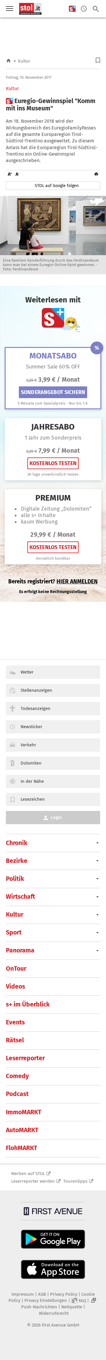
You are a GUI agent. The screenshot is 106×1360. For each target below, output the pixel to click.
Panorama (20, 950)
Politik (15, 879)
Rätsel (15, 1040)
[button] (98, 60)
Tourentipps (75, 1181)
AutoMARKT (22, 1130)
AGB (42, 1294)
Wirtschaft (20, 897)
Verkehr (28, 745)
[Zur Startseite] (8, 61)
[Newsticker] (84, 9)
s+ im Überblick (28, 1004)
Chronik (16, 843)
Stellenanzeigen (36, 690)
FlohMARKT (21, 1148)
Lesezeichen (33, 799)
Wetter (27, 672)
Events (15, 1022)
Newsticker (31, 726)
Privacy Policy (63, 1294)
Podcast (17, 1094)
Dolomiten (31, 763)
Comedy (17, 1076)
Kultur (24, 61)
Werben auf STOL (28, 1173)
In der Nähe (32, 781)
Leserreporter (25, 1058)
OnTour (16, 968)
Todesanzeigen (35, 708)
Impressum (22, 1294)
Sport (13, 932)
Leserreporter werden (33, 1181)
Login (56, 817)
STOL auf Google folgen (57, 185)
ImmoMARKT (23, 1112)
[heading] (53, 104)
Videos (15, 986)
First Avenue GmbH (60, 1325)
